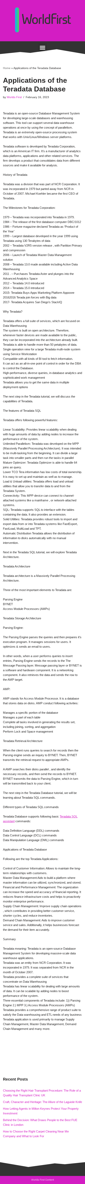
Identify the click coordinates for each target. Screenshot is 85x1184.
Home (6, 68)
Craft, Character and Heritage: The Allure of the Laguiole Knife (42, 1102)
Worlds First (14, 97)
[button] (42, 47)
